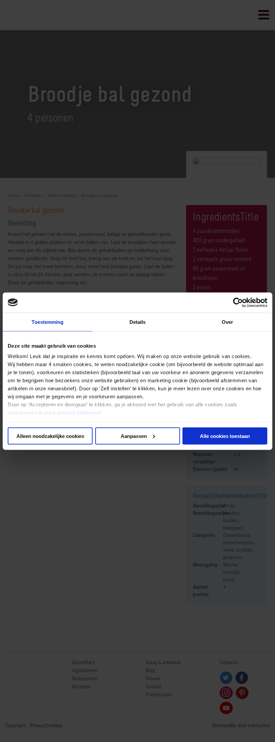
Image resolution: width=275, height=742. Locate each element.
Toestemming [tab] (47, 322)
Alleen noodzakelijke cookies (50, 436)
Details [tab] (137, 322)
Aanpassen (134, 436)
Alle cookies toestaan (225, 436)
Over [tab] (227, 322)
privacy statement (79, 412)
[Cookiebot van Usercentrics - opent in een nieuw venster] (238, 302)
